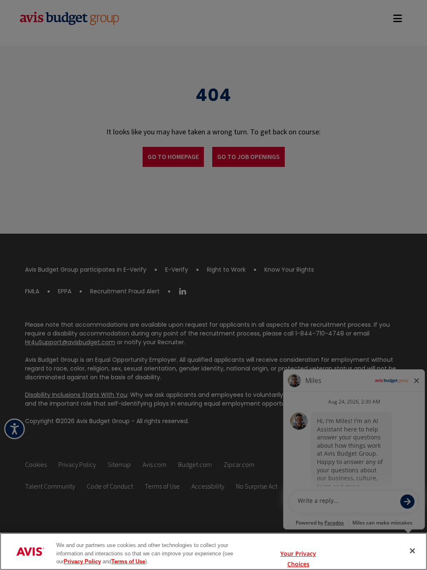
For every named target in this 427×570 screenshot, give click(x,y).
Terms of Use (128, 561)
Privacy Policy (82, 561)
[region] (213, 551)
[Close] (412, 551)
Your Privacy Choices (298, 552)
